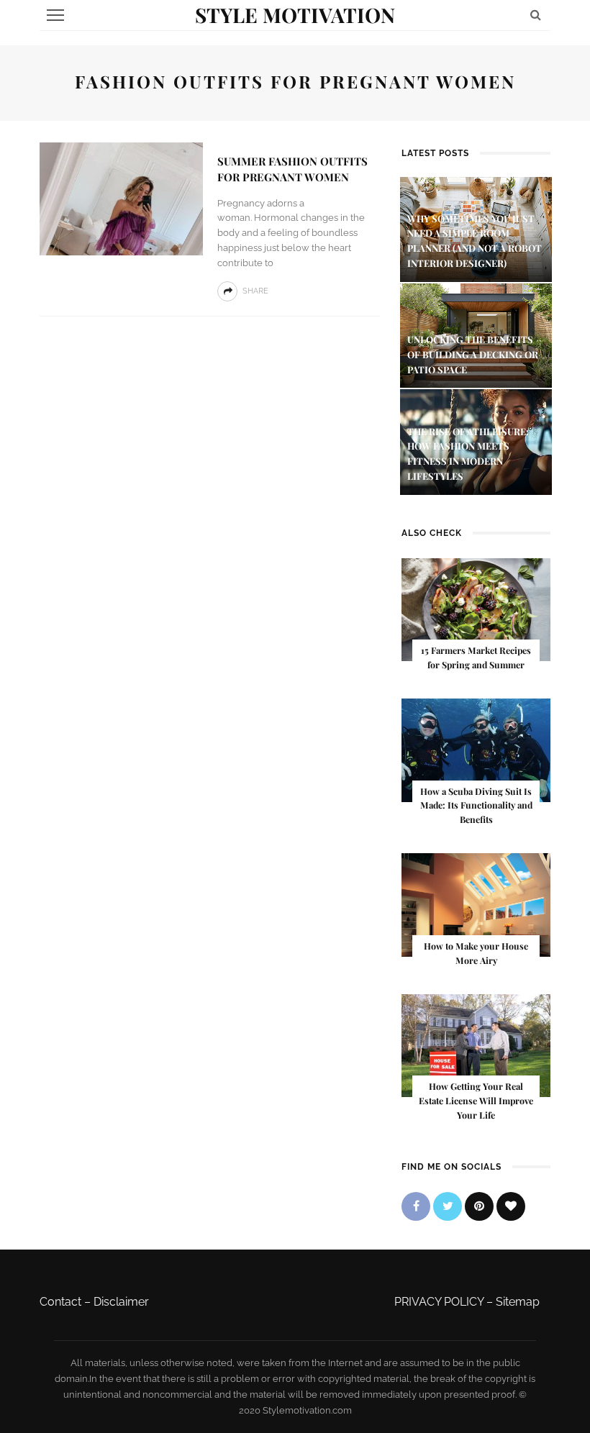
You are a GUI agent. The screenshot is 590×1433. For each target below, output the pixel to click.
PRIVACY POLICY (439, 1302)
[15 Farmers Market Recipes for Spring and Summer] (475, 609)
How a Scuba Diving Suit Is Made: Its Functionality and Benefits (476, 806)
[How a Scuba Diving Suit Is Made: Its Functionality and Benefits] (475, 749)
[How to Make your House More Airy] (475, 904)
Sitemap (518, 1302)
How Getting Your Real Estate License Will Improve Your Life (476, 1101)
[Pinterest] (479, 1206)
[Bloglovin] (510, 1206)
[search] (535, 15)
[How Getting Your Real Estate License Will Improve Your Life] (475, 1045)
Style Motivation (295, 14)
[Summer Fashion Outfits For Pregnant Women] (121, 198)
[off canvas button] (55, 15)
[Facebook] (415, 1206)
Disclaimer (121, 1302)
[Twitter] (447, 1206)
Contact (60, 1302)
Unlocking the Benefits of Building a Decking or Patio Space (472, 354)
